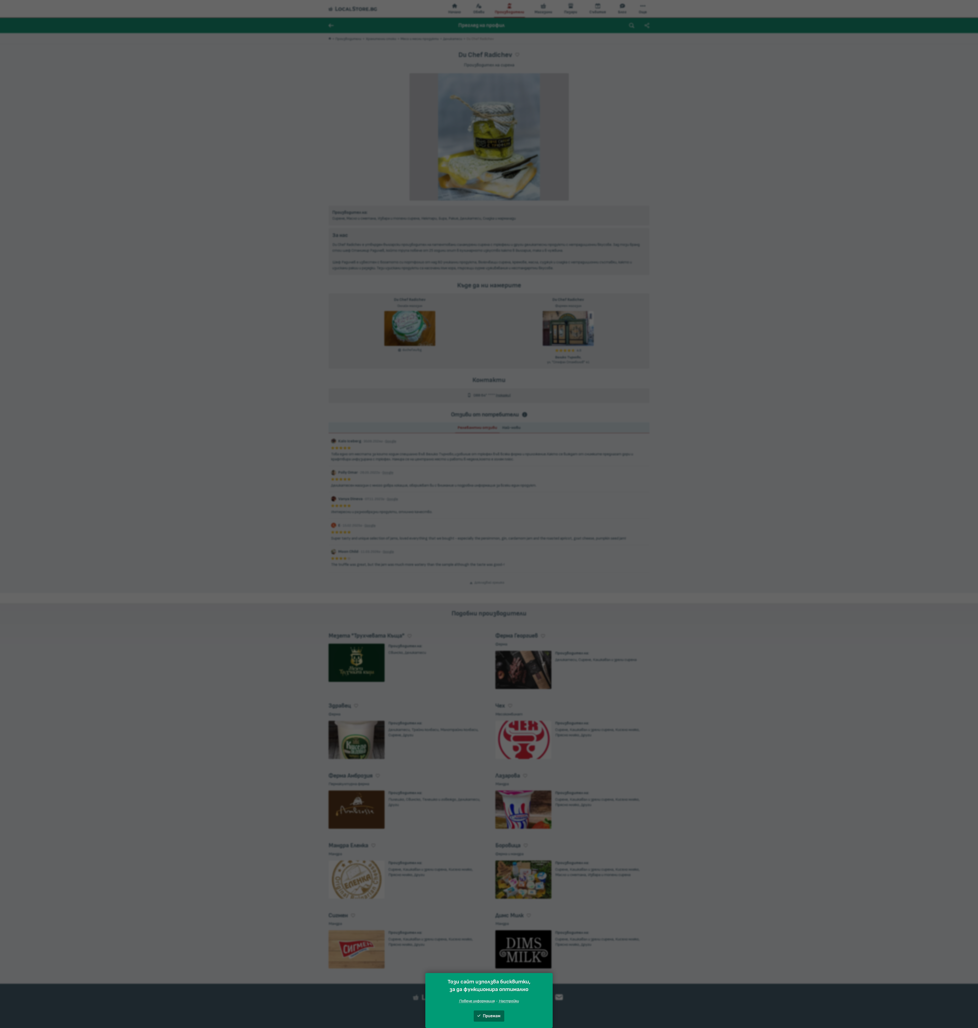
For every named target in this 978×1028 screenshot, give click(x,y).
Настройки (509, 1001)
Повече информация (477, 1001)
